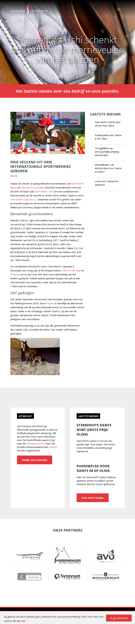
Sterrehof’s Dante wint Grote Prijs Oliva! (108, 123)
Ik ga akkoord (118, 618)
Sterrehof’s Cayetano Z (23, 199)
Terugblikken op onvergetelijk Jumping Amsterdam (107, 152)
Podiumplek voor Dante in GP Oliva (93, 468)
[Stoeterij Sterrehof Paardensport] (29, 9)
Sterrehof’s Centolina (32, 187)
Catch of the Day (71, 270)
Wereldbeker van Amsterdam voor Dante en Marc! (108, 168)
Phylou (50, 303)
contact (53, 447)
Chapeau (15, 274)
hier (23, 621)
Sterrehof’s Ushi (44, 191)
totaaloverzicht (35, 443)
